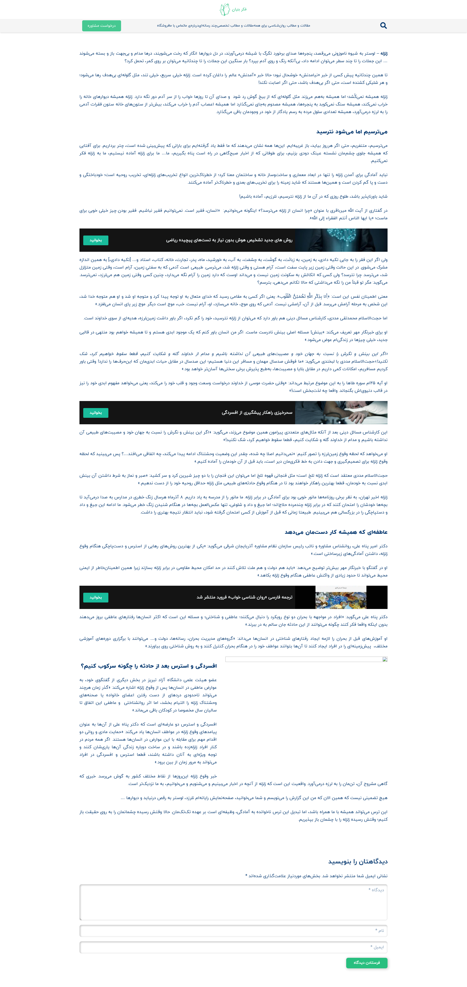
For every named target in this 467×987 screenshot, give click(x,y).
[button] (383, 26)
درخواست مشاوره (102, 25)
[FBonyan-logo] (233, 9)
